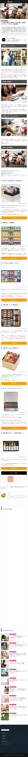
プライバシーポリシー (6, 743)
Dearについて (5, 733)
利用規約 (3, 738)
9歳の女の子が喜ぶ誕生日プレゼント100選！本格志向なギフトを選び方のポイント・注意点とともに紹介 (17, 655)
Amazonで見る (14, 217)
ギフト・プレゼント (13, 634)
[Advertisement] (14, 570)
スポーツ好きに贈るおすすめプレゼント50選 (17, 715)
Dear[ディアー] (12, 755)
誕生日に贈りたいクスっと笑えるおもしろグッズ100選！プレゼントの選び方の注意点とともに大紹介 (17, 690)
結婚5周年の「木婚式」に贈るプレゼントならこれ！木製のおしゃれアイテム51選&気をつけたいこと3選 (17, 707)
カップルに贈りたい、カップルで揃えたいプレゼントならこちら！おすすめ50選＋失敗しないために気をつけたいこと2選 (17, 699)
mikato (9, 493)
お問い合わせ (4, 741)
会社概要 (3, 736)
